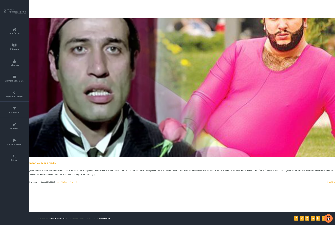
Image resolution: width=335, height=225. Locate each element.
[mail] (324, 218)
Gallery (185, 87)
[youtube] (313, 218)
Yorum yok (73, 182)
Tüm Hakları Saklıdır (59, 218)
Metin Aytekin (104, 218)
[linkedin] (318, 218)
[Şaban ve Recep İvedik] (182, 87)
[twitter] (302, 218)
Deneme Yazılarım (61, 182)
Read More (331, 182)
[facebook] (296, 218)
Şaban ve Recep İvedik (178, 87)
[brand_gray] (14, 9)
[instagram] (307, 218)
